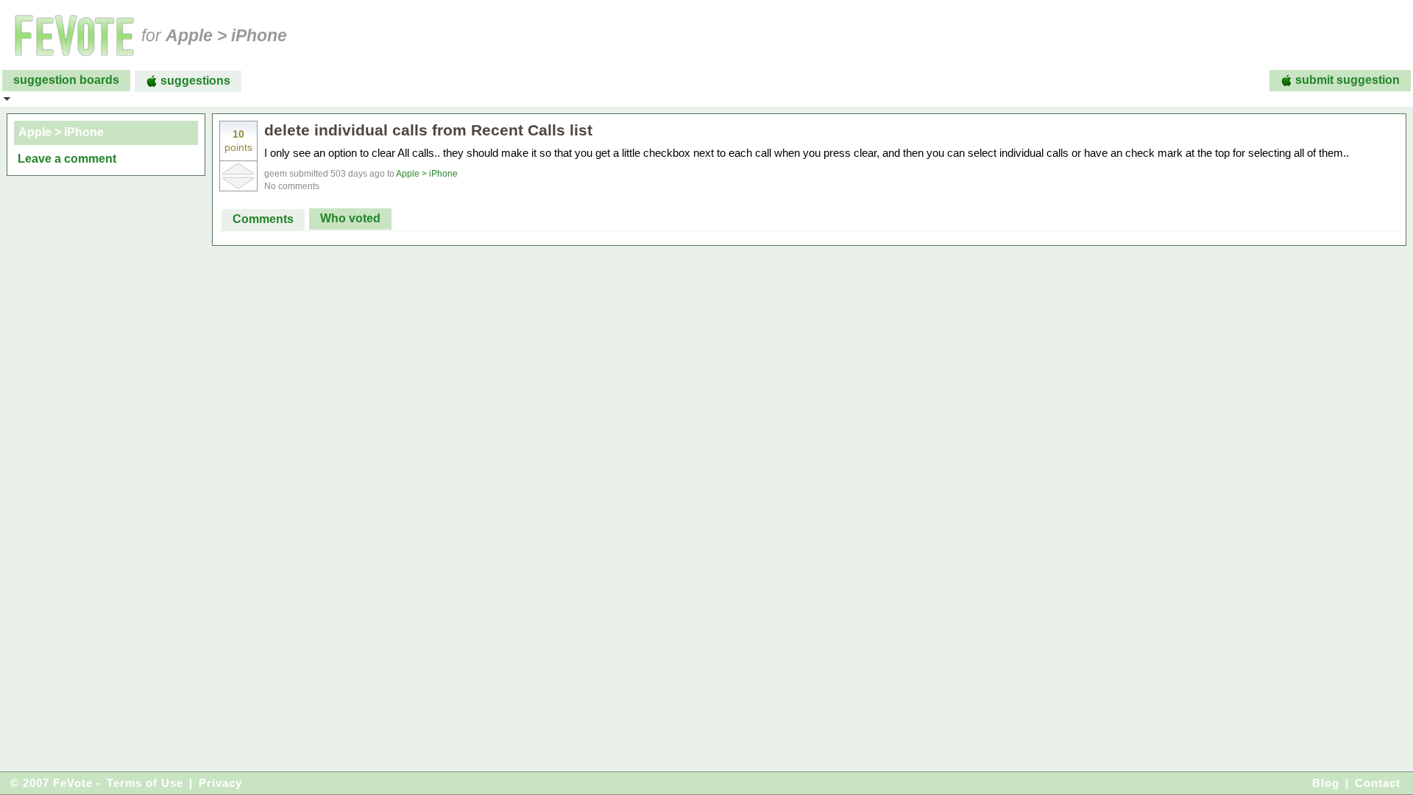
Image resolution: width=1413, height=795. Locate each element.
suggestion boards (66, 80)
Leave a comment (67, 158)
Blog (1325, 783)
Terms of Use (145, 783)
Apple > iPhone (427, 174)
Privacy (220, 783)
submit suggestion (1347, 80)
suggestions (195, 80)
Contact (1377, 783)
